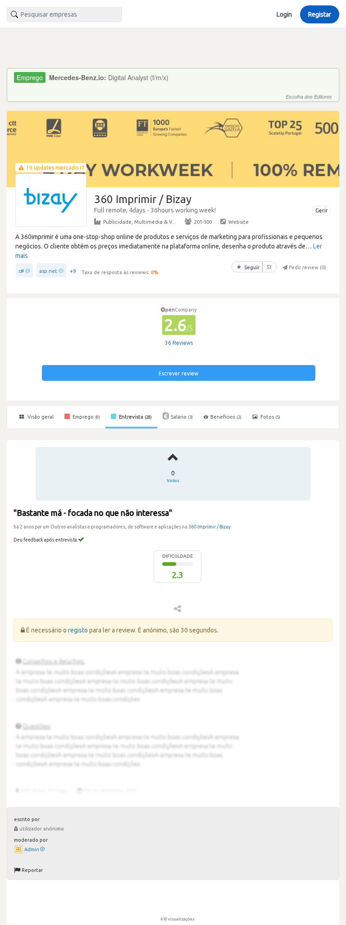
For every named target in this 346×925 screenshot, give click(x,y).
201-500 (203, 222)
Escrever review (178, 373)
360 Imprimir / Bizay (209, 526)
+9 (73, 271)
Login (284, 14)
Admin (31, 849)
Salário (182, 417)
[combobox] (64, 14)
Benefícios (225, 417)
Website (238, 222)
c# (21, 271)
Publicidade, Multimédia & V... (139, 222)
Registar (319, 14)
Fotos (269, 417)
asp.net (48, 271)
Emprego (85, 417)
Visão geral (40, 417)
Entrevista (135, 417)
